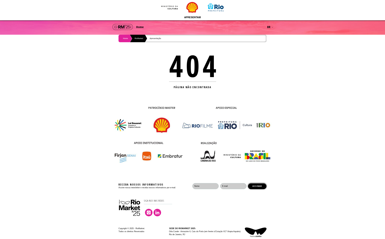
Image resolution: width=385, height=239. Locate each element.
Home (140, 27)
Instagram (148, 212)
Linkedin (157, 212)
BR (269, 27)
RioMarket (139, 38)
